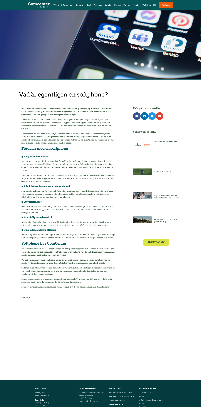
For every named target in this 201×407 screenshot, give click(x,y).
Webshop (98, 5)
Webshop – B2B (149, 5)
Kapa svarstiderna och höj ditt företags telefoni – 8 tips (166, 197)
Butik (89, 5)
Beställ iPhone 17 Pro (163, 172)
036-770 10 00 (126, 392)
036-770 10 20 (128, 396)
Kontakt (126, 5)
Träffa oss (166, 5)
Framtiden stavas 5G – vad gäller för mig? (165, 220)
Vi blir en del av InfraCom (165, 142)
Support (79, 5)
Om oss (117, 5)
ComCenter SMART (39, 248)
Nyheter (108, 5)
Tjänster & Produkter (63, 5)
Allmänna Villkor (146, 392)
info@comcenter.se (117, 400)
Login (136, 5)
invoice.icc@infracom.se (88, 401)
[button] (137, 116)
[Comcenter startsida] (39, 5)
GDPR (141, 396)
